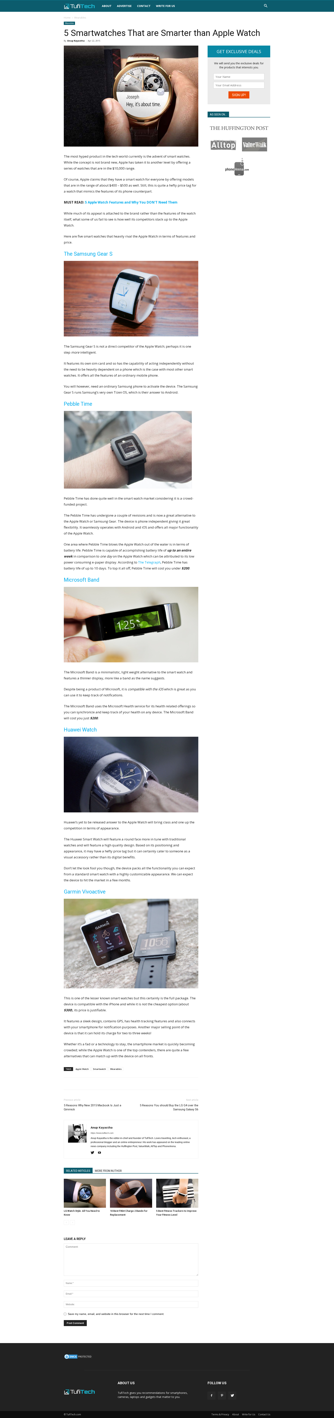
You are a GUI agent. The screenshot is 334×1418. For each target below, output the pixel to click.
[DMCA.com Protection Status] (78, 1358)
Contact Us (264, 1414)
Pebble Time (78, 404)
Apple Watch (82, 1069)
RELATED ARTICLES (78, 1170)
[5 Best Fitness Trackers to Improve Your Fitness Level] (177, 1193)
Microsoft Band (81, 580)
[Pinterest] (222, 1395)
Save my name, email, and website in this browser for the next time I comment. (116, 1313)
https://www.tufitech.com (102, 1133)
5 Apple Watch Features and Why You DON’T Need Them (131, 202)
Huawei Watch (80, 730)
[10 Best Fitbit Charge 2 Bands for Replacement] (131, 1193)
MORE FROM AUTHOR (108, 1170)
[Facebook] (211, 1395)
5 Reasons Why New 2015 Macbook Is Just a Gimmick (92, 1107)
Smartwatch (99, 1069)
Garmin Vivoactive (85, 892)
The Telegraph (149, 562)
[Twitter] (94, 1153)
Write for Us (165, 6)
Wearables (69, 23)
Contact (144, 6)
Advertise (124, 6)
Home (67, 17)
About (107, 6)
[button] (265, 6)
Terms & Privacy (220, 1414)
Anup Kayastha (76, 40)
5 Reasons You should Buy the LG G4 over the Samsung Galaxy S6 (169, 1107)
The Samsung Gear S (88, 254)
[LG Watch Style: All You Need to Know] (85, 1193)
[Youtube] (101, 1153)
